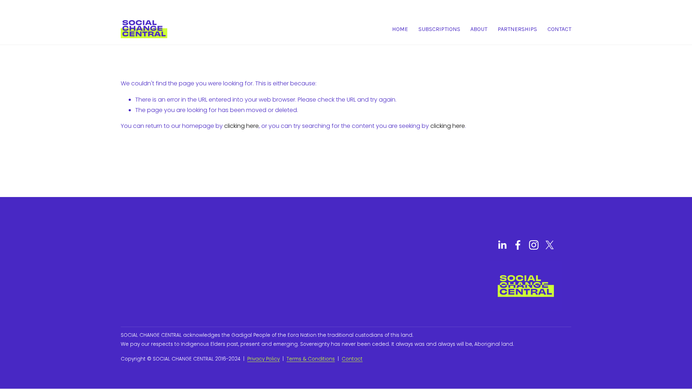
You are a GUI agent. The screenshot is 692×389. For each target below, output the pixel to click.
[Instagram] (534, 245)
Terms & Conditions (311, 359)
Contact (559, 29)
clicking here (241, 126)
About (478, 29)
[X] (550, 245)
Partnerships (517, 29)
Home (400, 29)
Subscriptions (439, 29)
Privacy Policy (263, 359)
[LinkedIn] (502, 245)
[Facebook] (518, 245)
